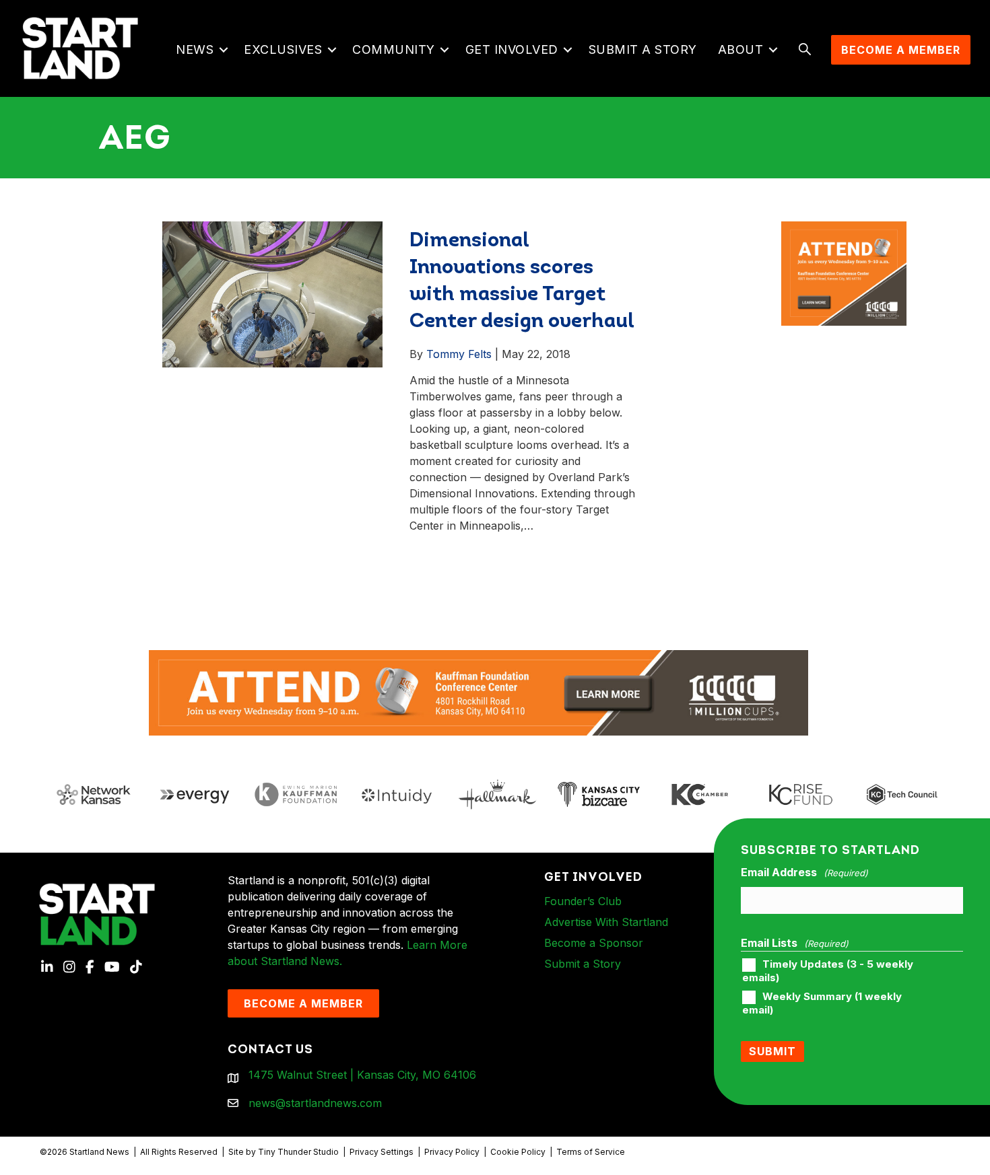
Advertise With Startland (606, 922)
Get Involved (511, 49)
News (194, 49)
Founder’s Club (583, 901)
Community (393, 49)
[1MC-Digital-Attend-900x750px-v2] (843, 229)
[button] (223, 50)
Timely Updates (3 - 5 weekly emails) (827, 971)
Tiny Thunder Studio (298, 1152)
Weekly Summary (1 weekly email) (822, 1003)
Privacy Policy (452, 1152)
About (741, 49)
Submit (772, 1051)
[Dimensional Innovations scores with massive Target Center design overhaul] (272, 293)
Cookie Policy (518, 1152)
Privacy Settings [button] (382, 1152)
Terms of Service (590, 1152)
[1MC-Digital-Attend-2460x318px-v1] (479, 692)
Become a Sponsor (593, 943)
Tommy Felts (459, 354)
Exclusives (283, 49)
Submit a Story (643, 49)
